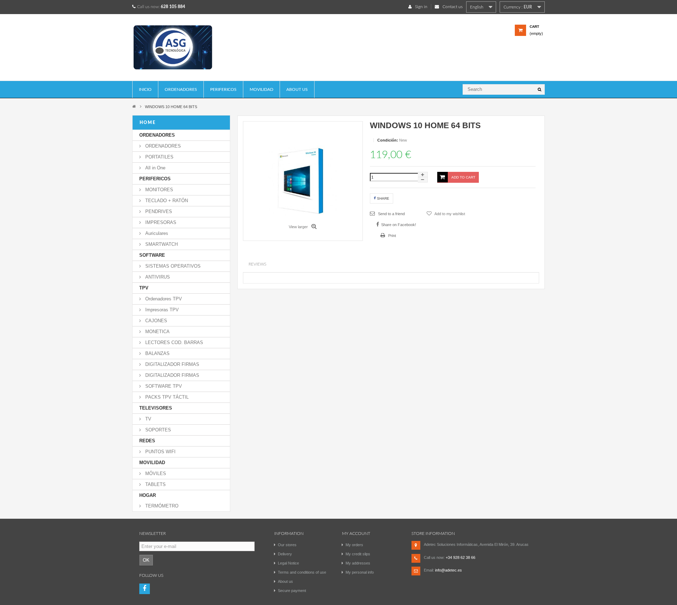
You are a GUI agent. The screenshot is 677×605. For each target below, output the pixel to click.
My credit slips (358, 554)
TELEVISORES (155, 408)
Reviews (257, 264)
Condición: (387, 140)
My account (356, 533)
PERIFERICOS (223, 89)
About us (297, 89)
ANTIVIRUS (157, 277)
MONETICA (157, 331)
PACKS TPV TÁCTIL (166, 397)
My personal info (360, 572)
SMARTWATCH (161, 244)
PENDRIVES (158, 211)
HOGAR (147, 495)
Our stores (287, 545)
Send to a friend (391, 214)
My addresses (358, 563)
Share (382, 198)
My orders (354, 545)
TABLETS (155, 484)
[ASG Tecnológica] (181, 50)
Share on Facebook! (398, 225)
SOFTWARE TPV (163, 386)
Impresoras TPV (161, 309)
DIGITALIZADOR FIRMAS (171, 364)
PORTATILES (158, 157)
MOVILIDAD (261, 89)
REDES (147, 440)
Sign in (421, 7)
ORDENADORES (181, 89)
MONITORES (158, 189)
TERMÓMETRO (161, 506)
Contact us (453, 7)
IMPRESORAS (160, 222)
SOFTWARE (152, 255)
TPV (143, 288)
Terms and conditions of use (302, 572)
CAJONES (155, 320)
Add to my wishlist (449, 214)
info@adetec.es (448, 570)
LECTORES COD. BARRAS (173, 342)
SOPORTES (157, 429)
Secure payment (292, 590)
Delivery (285, 554)
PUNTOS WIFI (160, 451)
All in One (154, 167)
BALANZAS (157, 353)
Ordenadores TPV (163, 298)
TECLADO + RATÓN (166, 200)
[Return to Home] (134, 106)
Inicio (145, 89)
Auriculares (156, 233)
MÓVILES (155, 473)
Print (391, 235)
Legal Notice (288, 563)
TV (147, 419)
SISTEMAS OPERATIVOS (172, 266)
